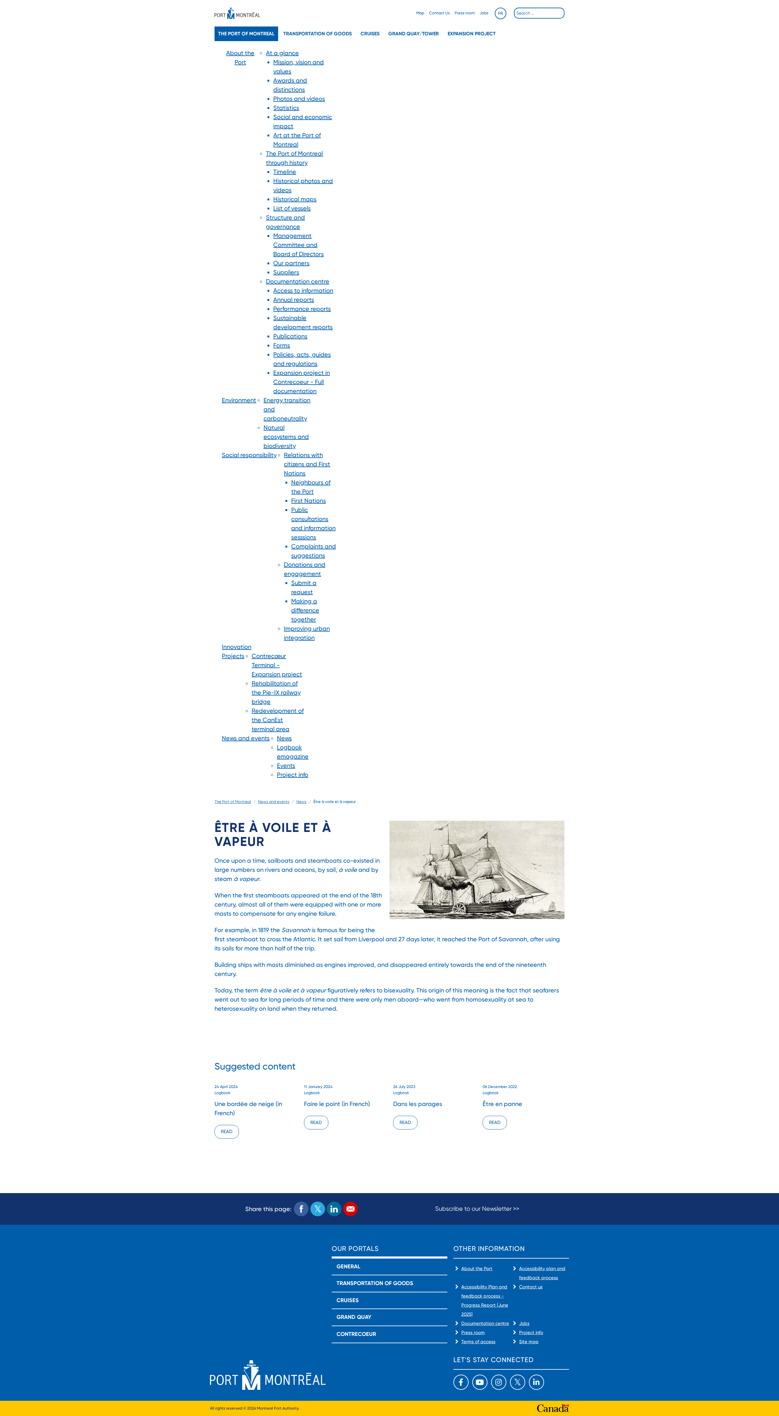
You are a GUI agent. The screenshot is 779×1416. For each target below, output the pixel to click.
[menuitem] (240, 222)
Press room (465, 13)
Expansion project (472, 34)
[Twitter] (517, 1382)
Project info (531, 1332)
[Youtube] (479, 1382)
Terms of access (478, 1341)
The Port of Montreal (246, 34)
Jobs (484, 13)
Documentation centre (485, 1323)
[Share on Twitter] (317, 1209)
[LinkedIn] (536, 1382)
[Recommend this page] (350, 1209)
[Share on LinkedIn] (334, 1209)
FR (500, 13)
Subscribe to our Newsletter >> (477, 1208)
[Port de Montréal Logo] (237, 13)
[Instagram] (498, 1382)
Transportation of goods (317, 34)
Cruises (370, 34)
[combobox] (539, 13)
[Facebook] (461, 1382)
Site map (529, 1341)
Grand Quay (354, 1317)
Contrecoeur (356, 1334)
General (348, 1266)
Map (420, 13)
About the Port (476, 1268)
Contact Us (439, 13)
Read (226, 1131)
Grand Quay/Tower (413, 34)
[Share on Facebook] (301, 1209)
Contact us (531, 1287)
